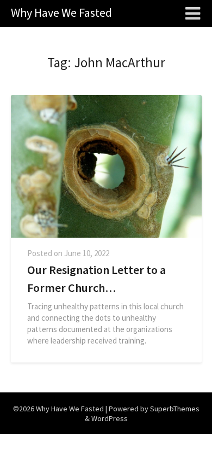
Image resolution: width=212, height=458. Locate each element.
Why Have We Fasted (61, 12)
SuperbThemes (174, 409)
